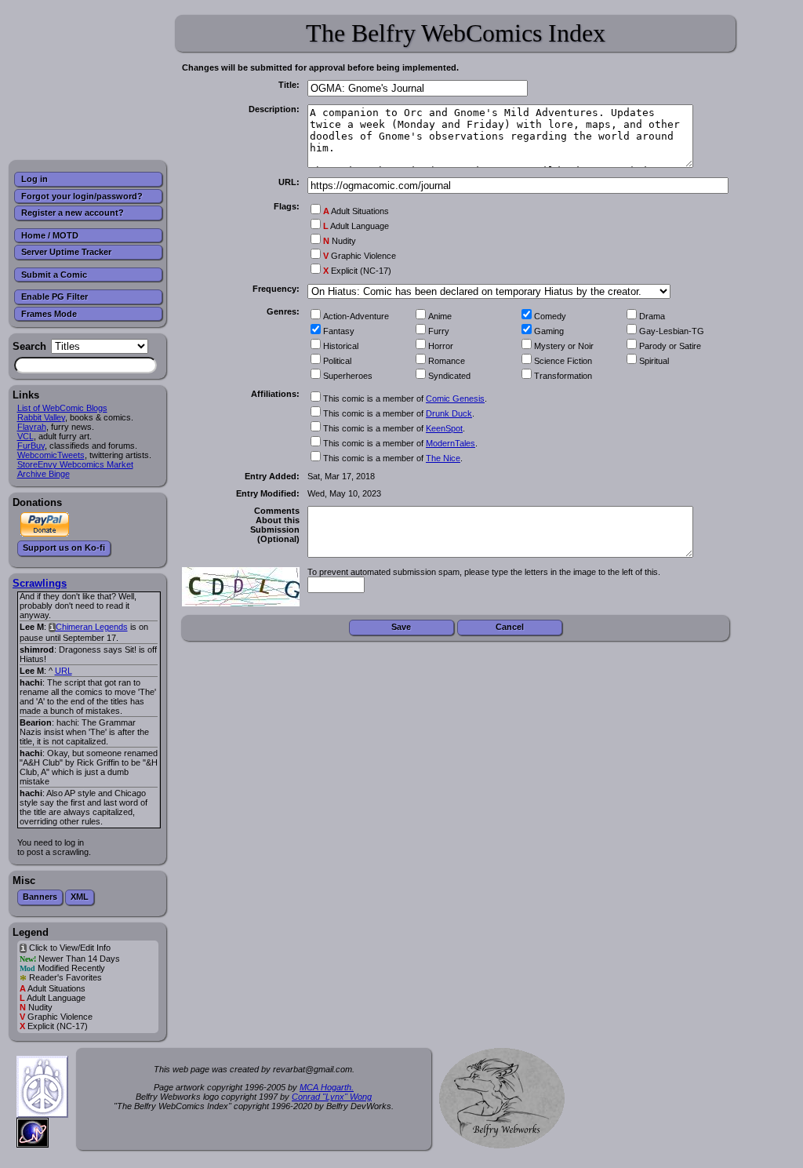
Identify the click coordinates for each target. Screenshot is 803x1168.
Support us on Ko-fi (64, 547)
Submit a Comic (54, 274)
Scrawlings (40, 583)
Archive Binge (43, 473)
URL (63, 670)
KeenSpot (444, 428)
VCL (25, 436)
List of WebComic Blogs (62, 408)
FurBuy (31, 445)
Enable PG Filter (54, 296)
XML (80, 896)
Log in (34, 179)
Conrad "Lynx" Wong (332, 1096)
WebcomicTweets (51, 455)
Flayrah (31, 426)
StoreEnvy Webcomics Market (75, 464)
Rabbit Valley (41, 417)
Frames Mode (49, 313)
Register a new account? (72, 212)
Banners (40, 896)
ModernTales (450, 443)
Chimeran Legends (92, 626)
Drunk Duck (449, 413)
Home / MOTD (49, 235)
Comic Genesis (455, 398)
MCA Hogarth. (327, 1087)
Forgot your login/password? (82, 196)
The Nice (443, 458)
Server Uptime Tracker (66, 252)
